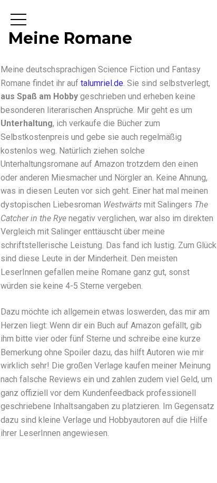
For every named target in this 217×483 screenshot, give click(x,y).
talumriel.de (102, 83)
